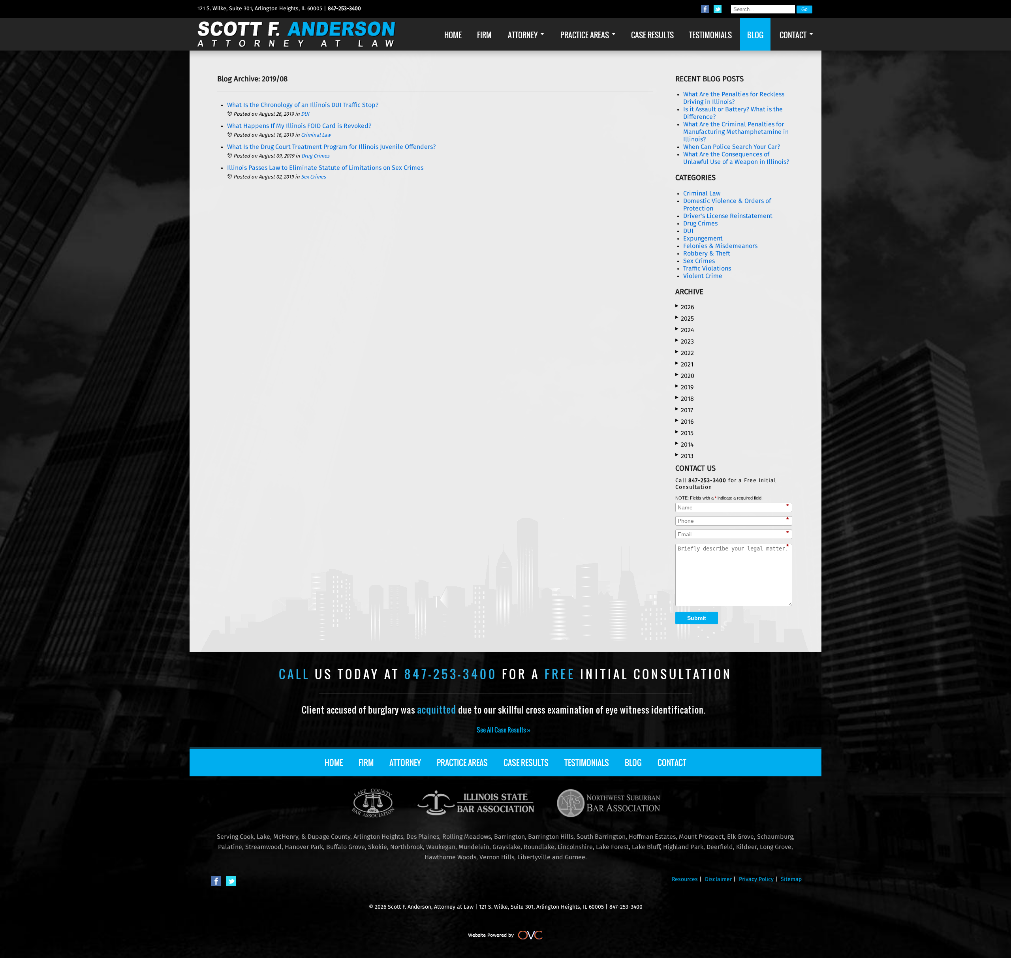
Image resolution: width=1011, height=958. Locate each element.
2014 (684, 444)
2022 (684, 352)
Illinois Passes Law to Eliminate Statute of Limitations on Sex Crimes (325, 168)
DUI (305, 114)
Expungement (703, 238)
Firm (366, 762)
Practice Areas (462, 762)
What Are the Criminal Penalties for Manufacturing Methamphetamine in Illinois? (736, 132)
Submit (696, 618)
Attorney (405, 762)
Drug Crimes (315, 156)
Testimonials (586, 762)
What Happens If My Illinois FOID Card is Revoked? (299, 126)
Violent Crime (702, 276)
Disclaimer (718, 879)
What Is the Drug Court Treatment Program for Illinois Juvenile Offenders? (331, 147)
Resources (685, 879)
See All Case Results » (503, 729)
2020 (684, 375)
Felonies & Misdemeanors (720, 246)
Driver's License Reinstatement (727, 216)
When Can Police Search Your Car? (731, 147)
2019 (684, 387)
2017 (684, 410)
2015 (684, 433)
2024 (684, 330)
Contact (672, 762)
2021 (684, 364)
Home (334, 762)
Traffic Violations (707, 268)
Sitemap (791, 879)
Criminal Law (316, 135)
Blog (633, 762)
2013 (684, 456)
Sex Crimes (313, 177)
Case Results (526, 762)
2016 (684, 421)
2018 (684, 398)
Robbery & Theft (706, 253)
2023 (684, 341)
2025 (684, 318)
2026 (684, 307)
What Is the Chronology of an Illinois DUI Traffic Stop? (302, 105)
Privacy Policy (756, 879)
